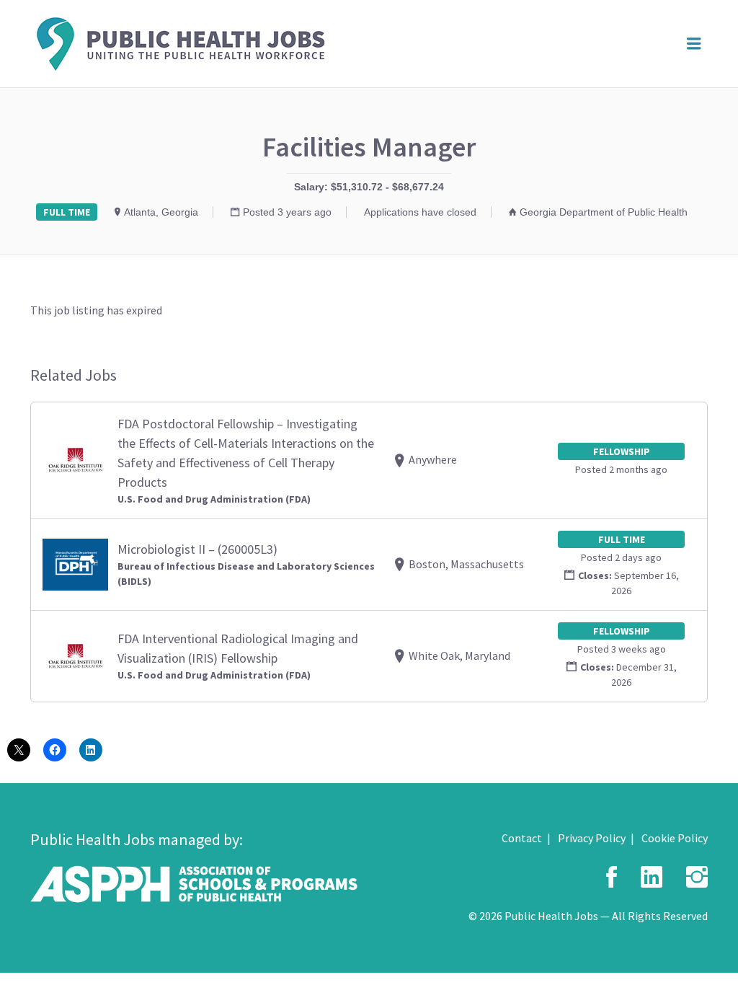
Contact (522, 838)
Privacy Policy (592, 838)
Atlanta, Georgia (161, 212)
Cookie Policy (674, 838)
